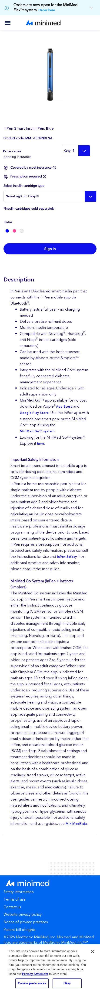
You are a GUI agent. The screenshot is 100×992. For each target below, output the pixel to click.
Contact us (12, 907)
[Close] (92, 952)
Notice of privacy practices (25, 922)
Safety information (18, 892)
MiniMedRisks (76, 824)
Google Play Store (34, 413)
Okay (67, 983)
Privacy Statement (35, 974)
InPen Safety (67, 557)
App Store (64, 406)
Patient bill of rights (19, 930)
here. (41, 444)
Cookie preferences (32, 983)
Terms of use (14, 900)
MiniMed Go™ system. (37, 431)
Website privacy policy (22, 915)
